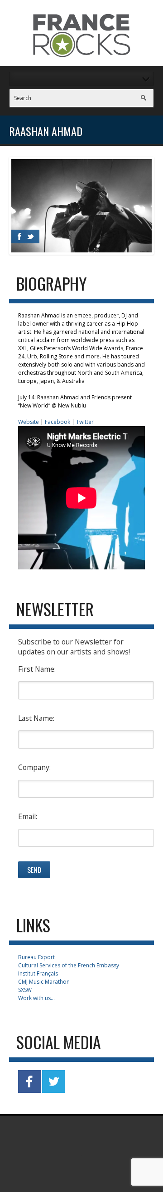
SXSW (25, 990)
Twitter (85, 422)
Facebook (57, 422)
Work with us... (36, 998)
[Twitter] (30, 236)
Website (28, 422)
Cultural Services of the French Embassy (68, 965)
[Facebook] (19, 236)
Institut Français (38, 973)
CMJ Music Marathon (44, 982)
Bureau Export (36, 957)
